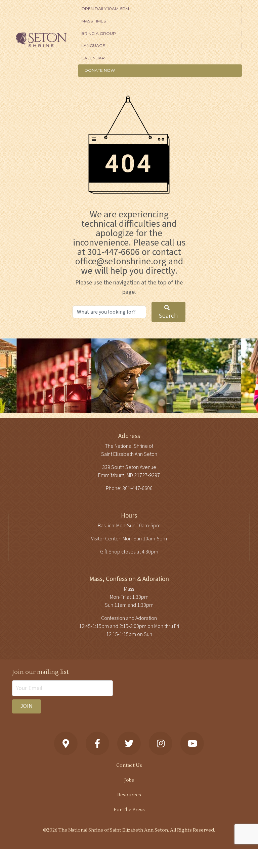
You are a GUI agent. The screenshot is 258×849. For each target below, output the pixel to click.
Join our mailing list (40, 672)
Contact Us (129, 765)
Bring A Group (98, 33)
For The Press (129, 810)
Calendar (93, 57)
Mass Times (93, 20)
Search (168, 316)
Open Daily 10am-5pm (105, 8)
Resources (129, 795)
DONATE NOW (100, 70)
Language (93, 45)
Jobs (129, 780)
